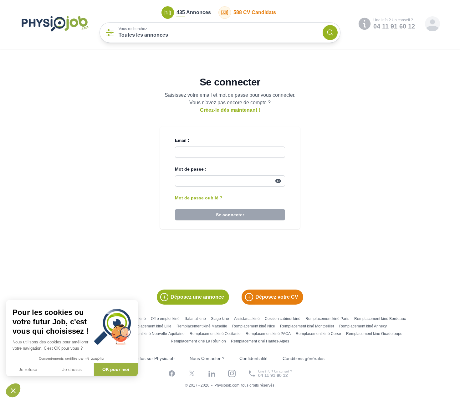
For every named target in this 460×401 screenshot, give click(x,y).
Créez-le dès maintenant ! (230, 110)
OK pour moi (115, 369)
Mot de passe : (191, 169)
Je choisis (72, 369)
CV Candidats (254, 12)
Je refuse (28, 369)
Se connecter (230, 214)
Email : (182, 140)
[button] (13, 390)
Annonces (193, 12)
